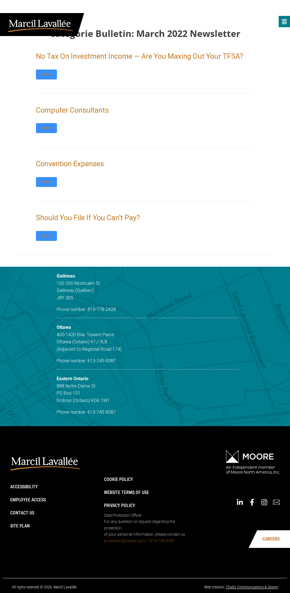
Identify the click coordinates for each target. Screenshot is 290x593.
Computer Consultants (72, 110)
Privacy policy (119, 505)
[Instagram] (269, 8)
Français (225, 7)
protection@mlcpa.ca (122, 541)
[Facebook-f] (257, 8)
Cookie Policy (118, 479)
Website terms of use (126, 492)
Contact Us (22, 513)
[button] (284, 21)
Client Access (197, 7)
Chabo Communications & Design (252, 587)
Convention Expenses (70, 163)
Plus (46, 74)
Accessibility (24, 486)
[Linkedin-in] (245, 8)
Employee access (28, 499)
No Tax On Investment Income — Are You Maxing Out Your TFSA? (139, 56)
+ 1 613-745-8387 (159, 541)
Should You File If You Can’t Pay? (88, 217)
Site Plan (20, 526)
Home (173, 7)
